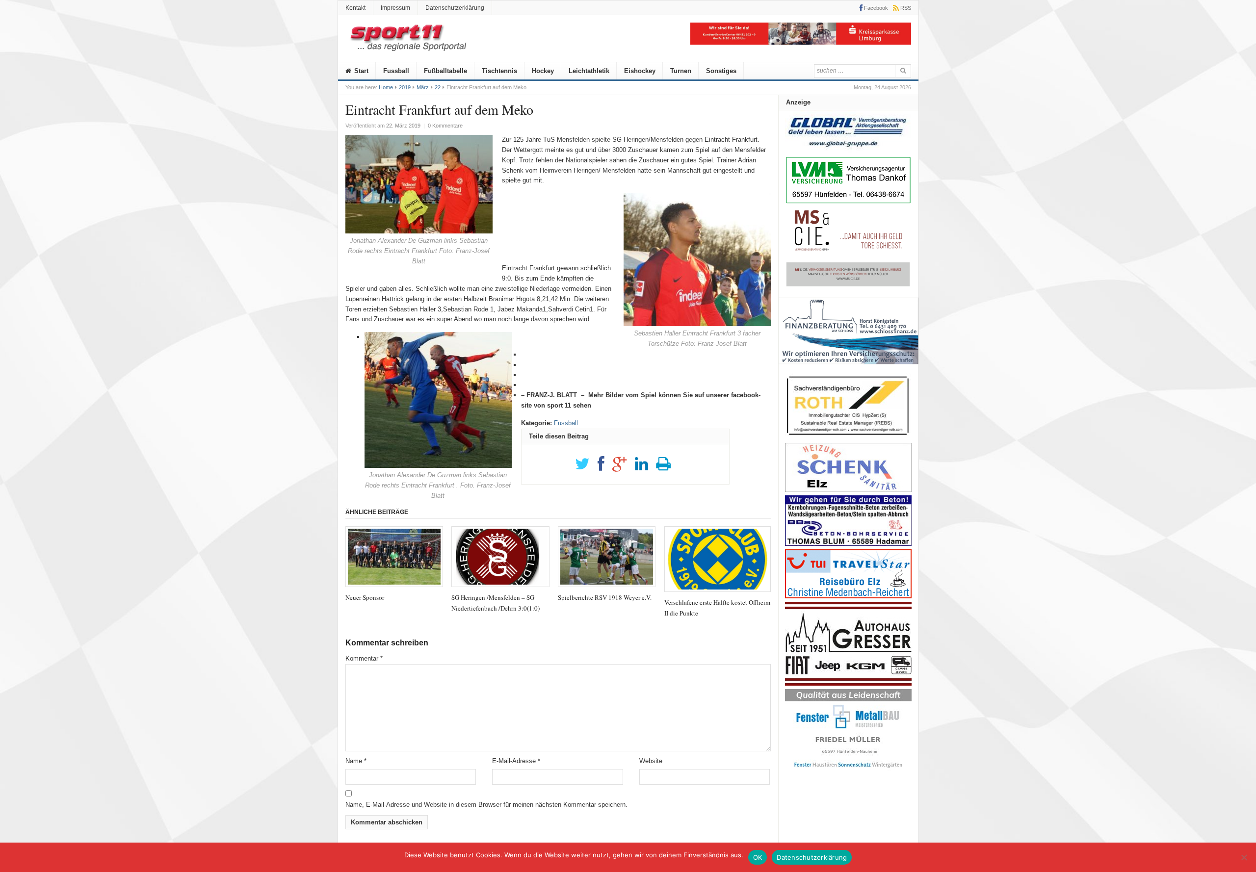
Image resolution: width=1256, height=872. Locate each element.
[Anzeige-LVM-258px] (848, 202)
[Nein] (1244, 857)
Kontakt (355, 7)
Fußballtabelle (445, 71)
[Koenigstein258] (848, 367)
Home (386, 87)
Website (650, 761)
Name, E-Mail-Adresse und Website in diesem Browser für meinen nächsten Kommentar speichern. (486, 804)
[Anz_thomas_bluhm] (848, 543)
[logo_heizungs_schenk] (848, 489)
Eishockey (639, 71)
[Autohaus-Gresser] (848, 683)
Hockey (543, 71)
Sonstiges (721, 71)
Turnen (680, 71)
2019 (405, 87)
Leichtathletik (589, 71)
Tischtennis (499, 71)
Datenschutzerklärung (454, 7)
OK (757, 857)
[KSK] (800, 42)
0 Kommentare (445, 125)
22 (438, 87)
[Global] (848, 150)
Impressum (395, 7)
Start (360, 71)
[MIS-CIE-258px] (848, 286)
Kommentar (364, 658)
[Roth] (848, 437)
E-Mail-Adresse (516, 761)
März (423, 87)
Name (355, 761)
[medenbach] (848, 596)
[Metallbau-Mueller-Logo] (848, 771)
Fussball (396, 71)
